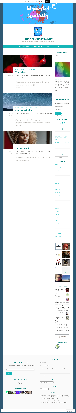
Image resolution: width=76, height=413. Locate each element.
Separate (42, 84)
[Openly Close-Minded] (66, 279)
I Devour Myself (22, 148)
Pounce (37, 158)
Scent (42, 158)
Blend (22, 81)
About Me (49, 46)
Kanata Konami (58, 296)
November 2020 (58, 198)
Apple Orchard (43, 362)
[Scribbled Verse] (66, 255)
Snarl (45, 158)
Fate (25, 82)
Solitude (33, 122)
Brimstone (34, 157)
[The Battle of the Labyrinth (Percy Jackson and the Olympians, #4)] (67, 291)
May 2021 (56, 180)
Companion (25, 119)
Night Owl (37, 120)
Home (19, 46)
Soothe (36, 122)
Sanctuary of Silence (24, 110)
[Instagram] (62, 123)
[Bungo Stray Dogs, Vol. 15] (67, 315)
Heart (46, 82)
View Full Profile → (58, 92)
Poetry (30, 69)
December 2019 (58, 233)
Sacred (22, 122)
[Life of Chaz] (58, 247)
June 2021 (57, 177)
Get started (47, 1)
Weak (31, 85)
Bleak (28, 157)
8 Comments (17, 87)
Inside (26, 120)
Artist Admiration (27, 46)
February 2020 (58, 227)
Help (49, 82)
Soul (20, 85)
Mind (28, 120)
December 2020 (58, 195)
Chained (31, 81)
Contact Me (56, 46)
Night (34, 120)
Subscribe (58, 113)
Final (30, 82)
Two (22, 85)
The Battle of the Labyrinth (60, 289)
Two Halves (20, 72)
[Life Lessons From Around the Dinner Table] (58, 278)
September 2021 (58, 167)
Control (38, 81)
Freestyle (25, 69)
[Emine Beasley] (66, 271)
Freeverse (37, 82)
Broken (28, 81)
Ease (33, 119)
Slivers (46, 84)
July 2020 (57, 211)
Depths (46, 81)
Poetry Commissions (39, 46)
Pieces (30, 84)
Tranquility (36, 107)
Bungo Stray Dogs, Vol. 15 (60, 312)
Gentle (47, 119)
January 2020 (57, 230)
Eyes (47, 157)
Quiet (16, 122)
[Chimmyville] (58, 270)
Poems (36, 84)
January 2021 (57, 192)
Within (16, 123)
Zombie (27, 160)
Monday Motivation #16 (59, 150)
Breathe (25, 81)
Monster (25, 158)
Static (41, 122)
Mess (25, 84)
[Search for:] (62, 55)
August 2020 (57, 208)
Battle (19, 81)
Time (44, 122)
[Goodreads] (64, 123)
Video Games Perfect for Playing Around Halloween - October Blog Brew (61, 138)
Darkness (29, 119)
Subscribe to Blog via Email (63, 99)
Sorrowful (17, 85)
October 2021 (57, 164)
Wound (21, 160)
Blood (31, 157)
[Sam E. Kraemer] (58, 255)
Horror (25, 146)
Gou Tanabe (57, 321)
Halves (43, 82)
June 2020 (57, 214)
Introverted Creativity (38, 38)
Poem (31, 158)
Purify (49, 120)
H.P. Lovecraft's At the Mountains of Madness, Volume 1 (59, 319)
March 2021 (57, 186)
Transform (17, 160)
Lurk (22, 158)
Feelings (27, 82)
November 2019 (58, 236)
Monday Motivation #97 (44, 371)
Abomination (20, 157)
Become (25, 157)
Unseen (25, 85)
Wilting (33, 85)
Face (49, 157)
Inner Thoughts (25, 107)
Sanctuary (26, 122)
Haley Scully (11, 77)
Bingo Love (57, 298)
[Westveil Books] (66, 263)
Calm (22, 119)
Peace (40, 120)
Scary (40, 158)
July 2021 (57, 173)
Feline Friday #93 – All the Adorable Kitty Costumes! (50, 375)
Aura (19, 119)
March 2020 (57, 223)
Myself (27, 84)
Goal (41, 82)
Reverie (19, 122)
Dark (16, 69)
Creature (38, 157)
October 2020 (57, 202)
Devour (44, 157)
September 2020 (58, 205)
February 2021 (58, 189)
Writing (34, 69)
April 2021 (57, 183)
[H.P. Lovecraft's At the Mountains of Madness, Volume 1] (67, 319)
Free (37, 119)
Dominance (17, 82)
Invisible (22, 84)
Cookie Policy (21, 410)
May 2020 (56, 217)
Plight (33, 84)
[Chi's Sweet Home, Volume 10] (67, 295)
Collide (35, 81)
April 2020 (57, 220)
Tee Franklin (57, 299)
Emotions (20, 69)
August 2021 (57, 170)
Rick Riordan (57, 290)
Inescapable (17, 84)
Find (35, 119)
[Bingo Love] (67, 301)
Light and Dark (57, 147)
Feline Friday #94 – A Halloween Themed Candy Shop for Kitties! (52, 368)
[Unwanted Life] (58, 263)
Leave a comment (18, 125)
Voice (28, 85)
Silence (29, 122)
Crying (41, 81)
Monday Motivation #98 (44, 365)
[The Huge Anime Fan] (66, 247)
